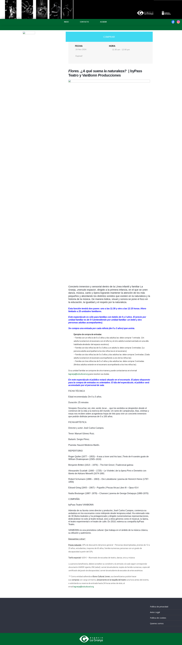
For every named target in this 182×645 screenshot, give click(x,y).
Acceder (103, 22)
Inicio (66, 22)
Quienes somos (157, 623)
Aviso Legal (155, 612)
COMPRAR (109, 37)
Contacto (84, 22)
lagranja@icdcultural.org (78, 374)
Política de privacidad (159, 606)
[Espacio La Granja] (91, 1)
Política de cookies (158, 618)
